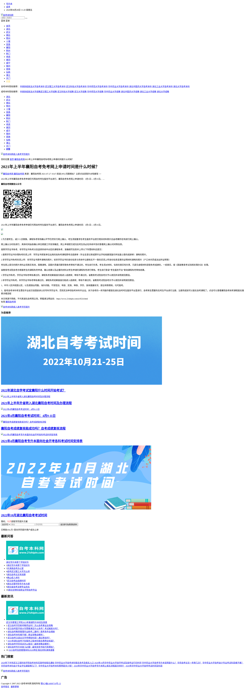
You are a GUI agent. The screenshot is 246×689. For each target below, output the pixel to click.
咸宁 (8, 63)
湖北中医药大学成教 (130, 92)
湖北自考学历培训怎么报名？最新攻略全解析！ (29, 644)
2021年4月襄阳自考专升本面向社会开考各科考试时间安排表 (42, 441)
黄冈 (8, 60)
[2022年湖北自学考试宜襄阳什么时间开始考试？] (123, 350)
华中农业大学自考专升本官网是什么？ (159, 663)
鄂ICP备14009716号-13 (51, 683)
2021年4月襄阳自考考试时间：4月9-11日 (28, 415)
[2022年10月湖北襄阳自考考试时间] (123, 477)
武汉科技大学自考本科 (76, 86)
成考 (8, 7)
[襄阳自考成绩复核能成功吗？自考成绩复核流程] (123, 421)
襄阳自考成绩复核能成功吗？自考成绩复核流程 (33, 428)
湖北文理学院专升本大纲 (18, 584)
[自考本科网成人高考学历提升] (15, 154)
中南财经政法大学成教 (30, 92)
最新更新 (15, 687)
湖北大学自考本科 (181, 86)
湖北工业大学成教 (148, 92)
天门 (8, 78)
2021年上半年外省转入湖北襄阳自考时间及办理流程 (36, 403)
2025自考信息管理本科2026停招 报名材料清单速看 (31, 650)
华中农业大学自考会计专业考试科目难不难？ (222, 663)
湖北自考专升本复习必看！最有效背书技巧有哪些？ (31, 647)
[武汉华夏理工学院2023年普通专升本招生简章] (125, 611)
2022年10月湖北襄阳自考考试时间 (24, 515)
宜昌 (8, 44)
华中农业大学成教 (112, 92)
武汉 (8, 32)
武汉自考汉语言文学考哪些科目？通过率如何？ (29, 638)
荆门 (8, 54)
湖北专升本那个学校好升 (17, 562)
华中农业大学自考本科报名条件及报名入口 (74, 663)
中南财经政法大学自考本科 (32, 86)
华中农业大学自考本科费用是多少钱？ (55, 666)
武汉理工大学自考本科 (55, 86)
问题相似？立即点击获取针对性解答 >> (83, 174)
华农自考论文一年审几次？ (189, 663)
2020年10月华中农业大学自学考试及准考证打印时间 (117, 663)
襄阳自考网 (19, 159)
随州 (8, 66)
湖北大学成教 (163, 92)
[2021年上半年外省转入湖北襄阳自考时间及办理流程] (123, 396)
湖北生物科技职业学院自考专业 (22, 590)
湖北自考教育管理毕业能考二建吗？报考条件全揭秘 (31, 632)
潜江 (8, 75)
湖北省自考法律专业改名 (18, 587)
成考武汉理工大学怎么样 (18, 571)
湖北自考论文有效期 (16, 574)
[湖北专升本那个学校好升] (125, 551)
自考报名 (5, 687)
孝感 (8, 57)
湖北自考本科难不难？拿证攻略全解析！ (26, 635)
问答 (8, 81)
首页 (8, 26)
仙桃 (8, 72)
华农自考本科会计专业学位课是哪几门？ (19, 666)
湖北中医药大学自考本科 (140, 86)
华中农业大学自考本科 (118, 86)
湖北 (8, 29)
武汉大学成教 (80, 92)
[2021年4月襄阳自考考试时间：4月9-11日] (123, 409)
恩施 (8, 69)
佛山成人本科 (13, 578)
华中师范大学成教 (95, 92)
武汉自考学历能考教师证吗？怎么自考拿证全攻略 (30, 625)
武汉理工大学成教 (48, 92)
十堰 (8, 41)
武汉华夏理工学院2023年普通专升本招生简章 (26, 622)
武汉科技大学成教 (65, 92)
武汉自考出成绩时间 (16, 581)
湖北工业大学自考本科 (162, 86)
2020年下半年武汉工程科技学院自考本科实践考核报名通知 (27, 663)
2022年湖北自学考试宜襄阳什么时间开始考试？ (33, 390)
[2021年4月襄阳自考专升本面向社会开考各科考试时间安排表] (123, 434)
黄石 (8, 35)
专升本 (9, 4)
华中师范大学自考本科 (97, 86)
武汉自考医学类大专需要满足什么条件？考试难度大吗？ (33, 628)
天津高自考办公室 (15, 568)
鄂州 (8, 38)
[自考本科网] (7, 15)
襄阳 (8, 47)
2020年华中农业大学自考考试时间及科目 (144, 666)
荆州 (8, 50)
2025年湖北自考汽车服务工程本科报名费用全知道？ (31, 641)
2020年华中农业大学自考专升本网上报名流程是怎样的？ (99, 666)
